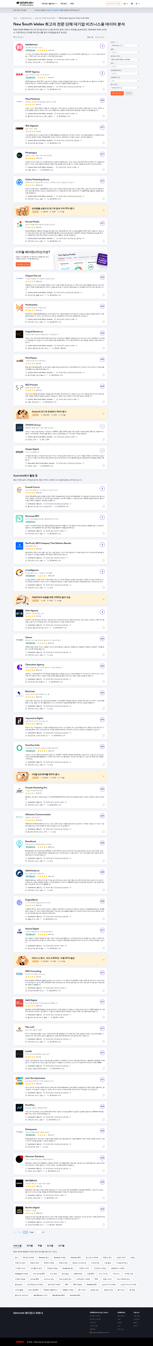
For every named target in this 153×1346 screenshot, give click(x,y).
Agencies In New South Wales (45, 18)
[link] (64, 3)
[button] (126, 4)
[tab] (17, 1246)
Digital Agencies (26, 18)
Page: (32, 1232)
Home (15, 18)
